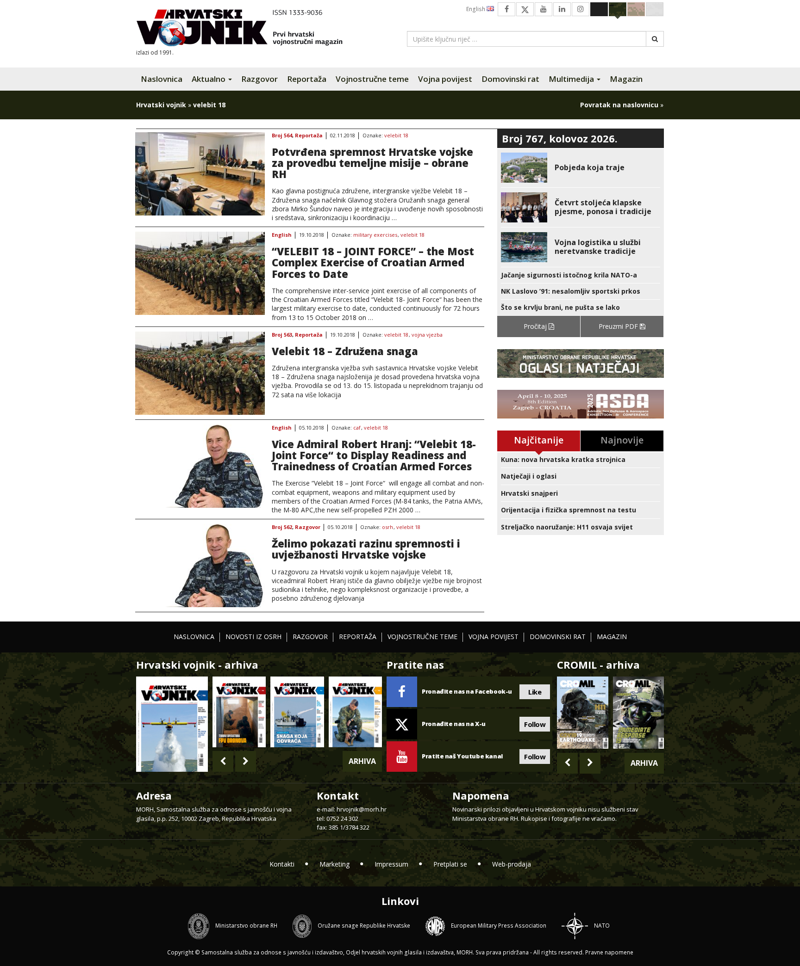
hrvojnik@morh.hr (362, 809)
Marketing (334, 864)
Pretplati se (450, 864)
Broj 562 (282, 527)
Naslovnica (161, 79)
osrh (387, 527)
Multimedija (572, 79)
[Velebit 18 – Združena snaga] (200, 373)
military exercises (375, 235)
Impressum (391, 864)
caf (357, 428)
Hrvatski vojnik (161, 104)
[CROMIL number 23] (582, 713)
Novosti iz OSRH (253, 636)
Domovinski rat (510, 79)
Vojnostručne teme (372, 79)
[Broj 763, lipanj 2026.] (355, 712)
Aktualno (209, 79)
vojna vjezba (427, 335)
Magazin (626, 79)
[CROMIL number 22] (638, 713)
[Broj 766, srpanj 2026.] (172, 723)
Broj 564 (282, 136)
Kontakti (281, 864)
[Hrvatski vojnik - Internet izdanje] (246, 29)
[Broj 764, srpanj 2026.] (297, 712)
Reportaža (306, 79)
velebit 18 (396, 136)
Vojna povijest (445, 79)
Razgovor (259, 79)
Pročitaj (536, 326)
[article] (580, 168)
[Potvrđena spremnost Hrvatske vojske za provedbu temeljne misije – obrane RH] (200, 173)
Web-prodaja (511, 864)
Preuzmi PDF (619, 326)
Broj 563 (282, 335)
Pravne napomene (609, 952)
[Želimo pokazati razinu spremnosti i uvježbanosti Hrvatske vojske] (200, 565)
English (476, 9)
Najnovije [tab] (622, 440)
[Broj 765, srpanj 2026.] (239, 712)
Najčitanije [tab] (538, 440)
